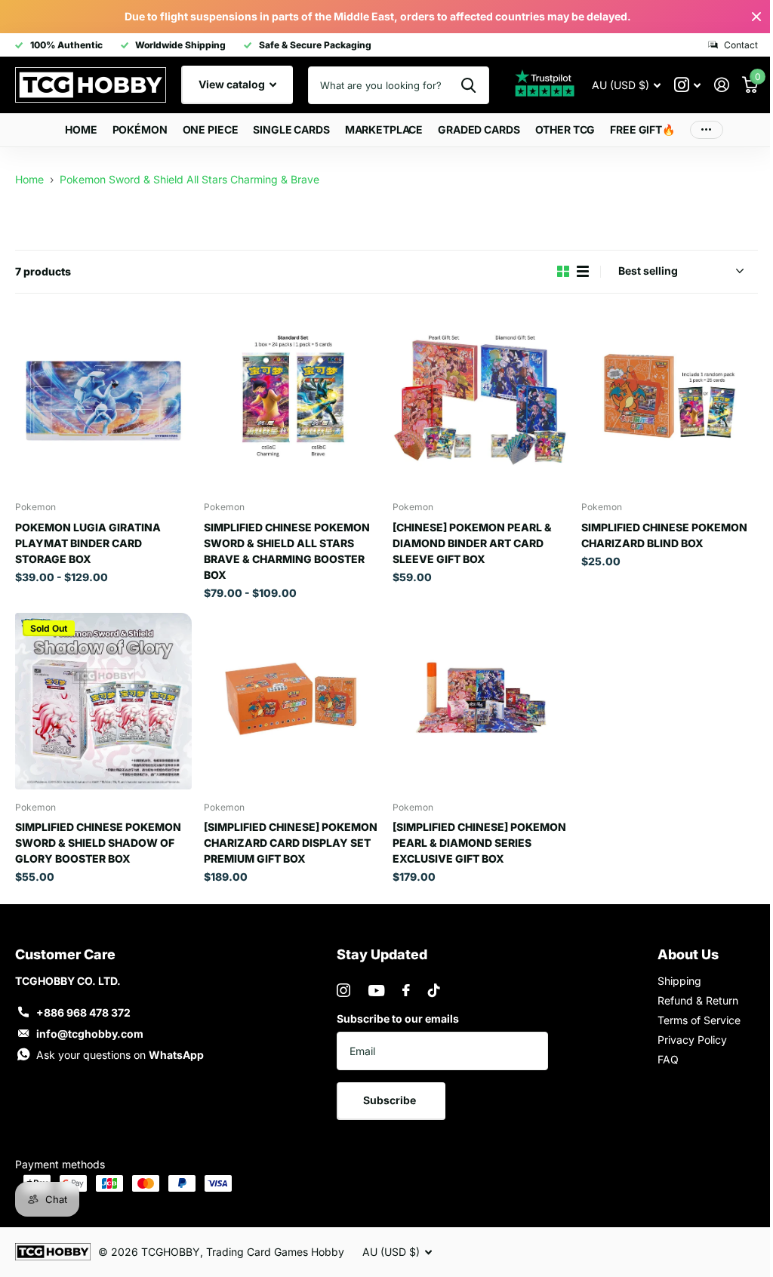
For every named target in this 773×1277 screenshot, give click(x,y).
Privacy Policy (683, 1034)
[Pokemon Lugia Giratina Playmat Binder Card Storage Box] (102, 399)
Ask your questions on (120, 1049)
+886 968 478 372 (83, 1007)
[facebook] (401, 985)
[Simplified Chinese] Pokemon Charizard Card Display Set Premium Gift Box (287, 836)
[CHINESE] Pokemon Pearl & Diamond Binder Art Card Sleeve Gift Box (467, 540)
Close (745, 16)
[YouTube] (372, 984)
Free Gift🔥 (637, 129)
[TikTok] (429, 985)
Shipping (670, 975)
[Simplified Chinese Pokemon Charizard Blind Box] (660, 399)
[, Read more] (676, 85)
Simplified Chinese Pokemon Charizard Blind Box (656, 532)
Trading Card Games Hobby (275, 1245)
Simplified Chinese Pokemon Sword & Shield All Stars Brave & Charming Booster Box (284, 548)
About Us (679, 948)
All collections (134, 130)
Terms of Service (689, 1014)
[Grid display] (552, 271)
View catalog (233, 84)
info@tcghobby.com (89, 1028)
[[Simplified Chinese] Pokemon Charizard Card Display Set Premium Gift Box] (287, 696)
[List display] (571, 271)
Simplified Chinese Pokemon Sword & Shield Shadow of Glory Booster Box (98, 836)
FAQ (659, 1053)
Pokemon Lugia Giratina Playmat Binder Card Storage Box (88, 540)
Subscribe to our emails (393, 1013)
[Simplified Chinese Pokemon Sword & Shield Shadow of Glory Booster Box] (102, 696)
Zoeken (457, 85)
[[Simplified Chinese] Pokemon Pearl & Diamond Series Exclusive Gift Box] (474, 696)
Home (75, 129)
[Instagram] (339, 985)
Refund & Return (688, 995)
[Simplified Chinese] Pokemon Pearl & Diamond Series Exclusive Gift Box (474, 836)
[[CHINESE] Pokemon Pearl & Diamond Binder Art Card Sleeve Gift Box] (474, 399)
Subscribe (386, 1094)
